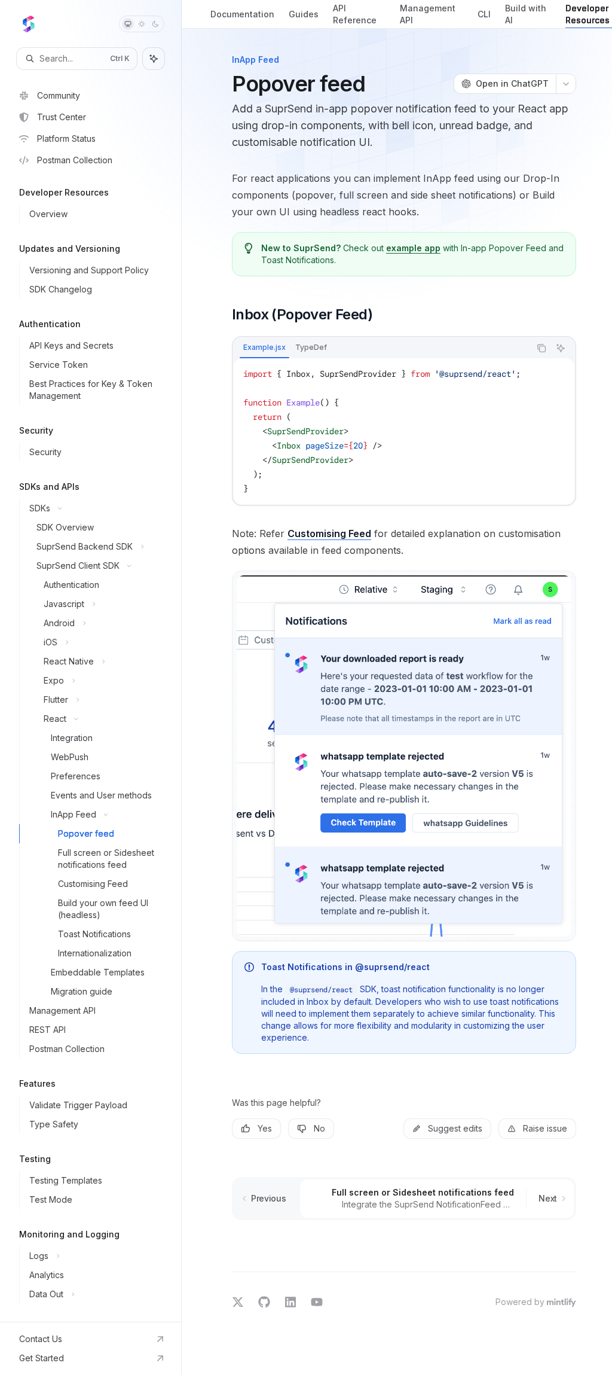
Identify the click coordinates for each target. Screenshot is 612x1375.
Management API (427, 14)
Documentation (242, 14)
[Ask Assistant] (560, 348)
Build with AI (525, 14)
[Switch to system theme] (128, 24)
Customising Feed (329, 533)
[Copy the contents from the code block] (541, 348)
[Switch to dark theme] (155, 24)
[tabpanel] (404, 431)
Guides (304, 14)
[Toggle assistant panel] (153, 58)
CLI (484, 14)
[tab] (264, 347)
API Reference (355, 14)
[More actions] (566, 84)
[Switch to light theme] (142, 24)
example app (413, 248)
